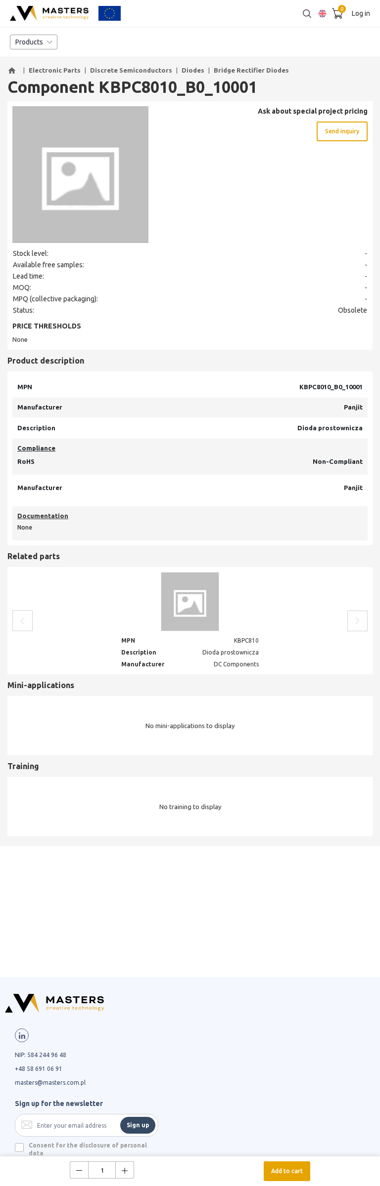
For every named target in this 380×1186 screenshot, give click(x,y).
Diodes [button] (193, 70)
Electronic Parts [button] (55, 70)
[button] (13, 71)
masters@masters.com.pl (50, 1082)
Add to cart (287, 1171)
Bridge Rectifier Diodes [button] (251, 70)
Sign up (138, 1125)
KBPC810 (246, 640)
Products (29, 42)
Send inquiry (342, 131)
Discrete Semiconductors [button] (131, 70)
